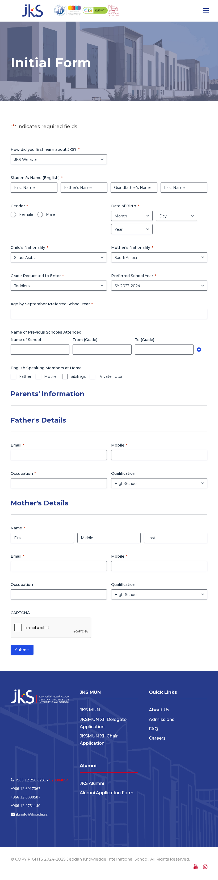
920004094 (59, 780)
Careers (157, 738)
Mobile (119, 445)
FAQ (153, 728)
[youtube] (196, 867)
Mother (51, 376)
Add (199, 349)
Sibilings (78, 376)
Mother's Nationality (132, 247)
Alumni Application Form (106, 792)
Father (25, 376)
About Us (159, 709)
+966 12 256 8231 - (31, 780)
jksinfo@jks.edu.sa (31, 814)
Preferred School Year (133, 275)
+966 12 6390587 (25, 797)
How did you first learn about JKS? (45, 149)
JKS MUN (90, 709)
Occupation (23, 473)
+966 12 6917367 (25, 788)
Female (26, 214)
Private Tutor (110, 376)
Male (50, 214)
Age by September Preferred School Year (52, 304)
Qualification (123, 473)
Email (17, 445)
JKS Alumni (92, 783)
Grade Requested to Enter (37, 275)
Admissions (161, 719)
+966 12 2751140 (25, 806)
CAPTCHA (20, 612)
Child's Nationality (29, 247)
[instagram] (205, 867)
